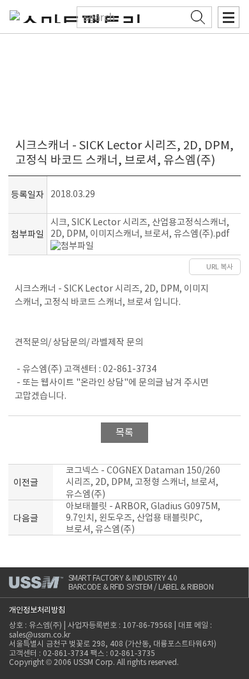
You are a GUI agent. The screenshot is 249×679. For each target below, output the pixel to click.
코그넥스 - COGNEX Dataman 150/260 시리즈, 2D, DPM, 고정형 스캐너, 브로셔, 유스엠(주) (143, 482)
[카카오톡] (151, 266)
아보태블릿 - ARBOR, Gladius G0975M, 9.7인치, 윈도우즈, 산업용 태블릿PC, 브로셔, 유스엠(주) (143, 517)
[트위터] (128, 266)
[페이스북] (109, 266)
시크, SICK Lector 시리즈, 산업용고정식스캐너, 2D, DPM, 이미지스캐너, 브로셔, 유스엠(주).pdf (140, 227)
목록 (124, 432)
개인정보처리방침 (37, 610)
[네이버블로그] (175, 266)
